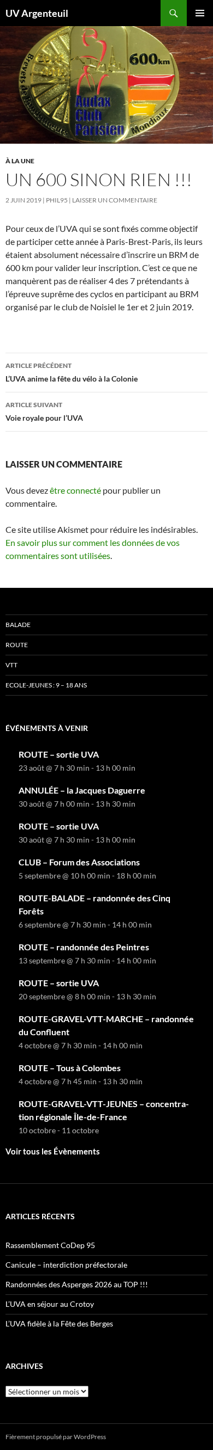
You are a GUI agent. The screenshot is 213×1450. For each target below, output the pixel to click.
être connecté (75, 490)
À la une (19, 161)
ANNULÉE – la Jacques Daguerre (82, 790)
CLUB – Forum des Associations (79, 862)
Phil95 (57, 200)
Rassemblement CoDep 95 (50, 1245)
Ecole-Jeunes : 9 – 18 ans (46, 685)
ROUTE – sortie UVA (59, 754)
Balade (18, 624)
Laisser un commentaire (114, 200)
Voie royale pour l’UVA (44, 411)
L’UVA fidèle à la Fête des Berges (59, 1323)
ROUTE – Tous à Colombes (70, 1067)
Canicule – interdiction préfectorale (66, 1264)
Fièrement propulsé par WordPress (55, 1437)
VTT (11, 665)
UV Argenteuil (36, 13)
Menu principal (200, 13)
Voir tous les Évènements (52, 1151)
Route (16, 645)
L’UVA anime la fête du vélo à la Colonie (71, 372)
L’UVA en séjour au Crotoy (49, 1303)
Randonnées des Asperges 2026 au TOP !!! (76, 1284)
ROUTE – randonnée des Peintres (84, 947)
